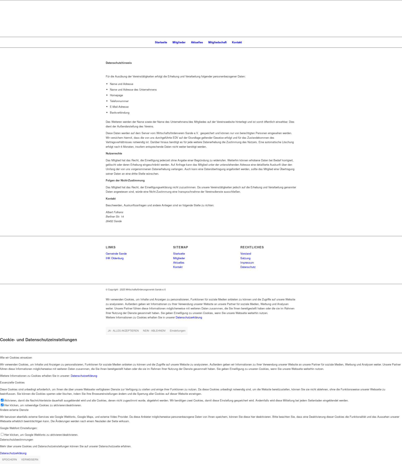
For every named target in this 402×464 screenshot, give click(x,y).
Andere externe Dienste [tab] (14, 410)
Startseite (179, 253)
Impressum (247, 262)
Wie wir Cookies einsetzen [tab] (16, 357)
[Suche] (247, 42)
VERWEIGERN (29, 459)
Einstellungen (178, 330)
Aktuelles (178, 262)
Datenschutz (248, 267)
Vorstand (245, 253)
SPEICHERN (9, 459)
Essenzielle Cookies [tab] (12, 382)
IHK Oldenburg (115, 258)
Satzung (245, 258)
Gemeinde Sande (116, 253)
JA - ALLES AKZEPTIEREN (123, 330)
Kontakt (178, 267)
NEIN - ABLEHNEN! (154, 330)
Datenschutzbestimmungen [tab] (16, 439)
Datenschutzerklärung (189, 317)
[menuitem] (161, 42)
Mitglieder (179, 258)
